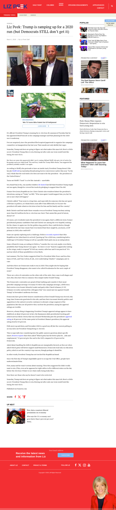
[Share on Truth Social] (24, 396)
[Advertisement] (58, 491)
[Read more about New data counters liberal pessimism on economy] (30, 416)
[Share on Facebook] (15, 396)
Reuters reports (17, 335)
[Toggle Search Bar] (112, 6)
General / (10, 23)
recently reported (52, 234)
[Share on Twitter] (19, 396)
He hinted (42, 185)
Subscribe (65, 455)
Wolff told (16, 171)
